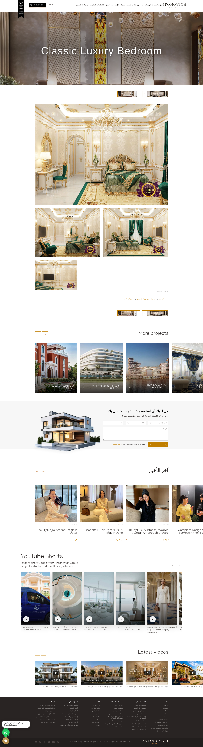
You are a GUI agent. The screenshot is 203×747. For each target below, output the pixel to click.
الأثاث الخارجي (95, 708)
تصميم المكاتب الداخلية (139, 726)
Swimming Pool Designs (70, 714)
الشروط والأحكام (163, 725)
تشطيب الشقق (118, 708)
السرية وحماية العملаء (161, 722)
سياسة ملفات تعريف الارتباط (159, 728)
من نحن (166, 705)
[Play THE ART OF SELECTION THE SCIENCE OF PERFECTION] (99, 598)
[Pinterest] (58, 742)
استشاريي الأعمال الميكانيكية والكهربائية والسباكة (114, 717)
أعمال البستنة (73, 708)
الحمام (98, 719)
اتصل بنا (166, 716)
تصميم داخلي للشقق (140, 708)
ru (52, 5)
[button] (38, 334)
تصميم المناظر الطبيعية (71, 705)
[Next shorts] (179, 565)
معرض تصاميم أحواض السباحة (69, 725)
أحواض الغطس (73, 722)
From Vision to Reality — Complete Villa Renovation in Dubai (35, 629)
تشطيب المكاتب (118, 711)
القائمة (166, 702)
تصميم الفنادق (141, 714)
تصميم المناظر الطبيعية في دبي (45, 716)
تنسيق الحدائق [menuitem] (125, 5)
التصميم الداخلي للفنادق (48, 722)
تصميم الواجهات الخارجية (138, 711)
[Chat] (5, 740)
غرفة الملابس (96, 711)
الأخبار (166, 711)
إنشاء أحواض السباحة (71, 716)
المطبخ (98, 725)
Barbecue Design (117, 721)
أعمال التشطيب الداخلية (116, 702)
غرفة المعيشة (96, 722)
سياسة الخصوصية (117, 444)
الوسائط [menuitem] (147, 5)
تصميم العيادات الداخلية (139, 729)
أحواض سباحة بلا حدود (71, 719)
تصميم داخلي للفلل (140, 705)
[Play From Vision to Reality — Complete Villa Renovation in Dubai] (35, 598)
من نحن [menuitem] (140, 5)
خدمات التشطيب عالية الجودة (46, 708)
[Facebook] (44, 742)
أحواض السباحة (73, 711)
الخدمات (52, 702)
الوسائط (166, 714)
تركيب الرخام (119, 726)
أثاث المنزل (96, 705)
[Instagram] (40, 742)
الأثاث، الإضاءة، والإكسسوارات (46, 714)
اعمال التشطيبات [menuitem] (103, 5)
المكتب (98, 714)
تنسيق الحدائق (73, 702)
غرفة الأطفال (96, 716)
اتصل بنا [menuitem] (155, 5)
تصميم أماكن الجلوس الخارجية (114, 724)
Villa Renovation (140, 721)
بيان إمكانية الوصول (162, 731)
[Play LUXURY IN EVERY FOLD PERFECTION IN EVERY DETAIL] (130, 598)
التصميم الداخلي (141, 702)
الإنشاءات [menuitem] (115, 5)
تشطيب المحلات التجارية (115, 714)
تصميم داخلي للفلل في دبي (47, 705)
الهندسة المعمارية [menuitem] (89, 5)
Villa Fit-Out (119, 705)
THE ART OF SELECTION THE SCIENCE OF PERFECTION (96, 629)
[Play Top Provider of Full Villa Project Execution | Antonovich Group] (67, 598)
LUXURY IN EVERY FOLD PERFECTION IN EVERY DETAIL (128, 629)
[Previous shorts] (173, 565)
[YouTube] (36, 742)
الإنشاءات (165, 708)
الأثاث (98, 702)
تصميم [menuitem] (78, 5)
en (50, 5)
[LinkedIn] (53, 742)
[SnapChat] (49, 742)
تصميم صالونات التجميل (139, 724)
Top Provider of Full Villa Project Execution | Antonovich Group (65, 629)
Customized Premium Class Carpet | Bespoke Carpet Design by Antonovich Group (162, 630)
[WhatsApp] (5, 732)
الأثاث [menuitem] (134, 5)
